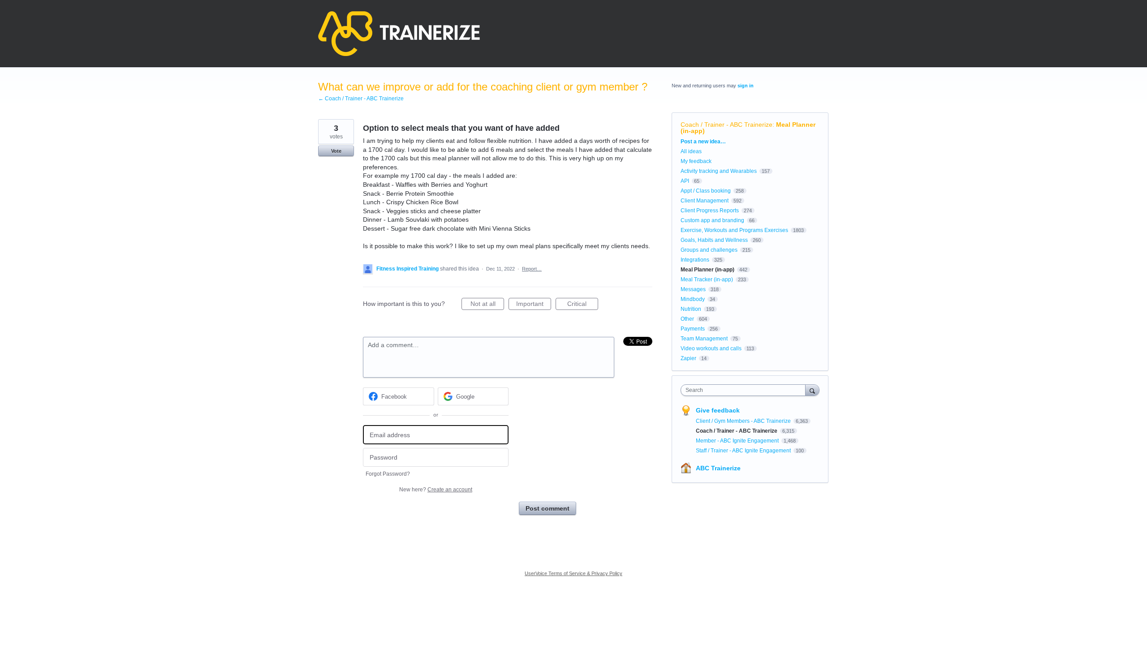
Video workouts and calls (711, 348)
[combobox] (745, 390)
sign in (745, 85)
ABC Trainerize (718, 468)
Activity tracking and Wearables (719, 171)
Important (533, 305)
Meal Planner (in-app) (707, 270)
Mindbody (693, 299)
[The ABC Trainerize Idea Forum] (399, 33)
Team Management (704, 338)
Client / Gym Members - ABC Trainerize (744, 421)
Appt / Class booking (706, 191)
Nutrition (691, 309)
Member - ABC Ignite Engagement (738, 441)
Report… (532, 268)
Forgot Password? (388, 474)
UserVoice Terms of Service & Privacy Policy (573, 573)
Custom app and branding (712, 220)
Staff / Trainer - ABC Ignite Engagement (744, 450)
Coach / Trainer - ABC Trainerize (726, 124)
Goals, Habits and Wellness (714, 240)
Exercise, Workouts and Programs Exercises (734, 230)
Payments (693, 329)
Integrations (695, 260)
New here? (435, 489)
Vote (336, 151)
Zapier (688, 358)
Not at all (487, 305)
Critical (582, 305)
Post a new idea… (703, 141)
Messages (693, 289)
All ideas (691, 151)
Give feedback (718, 410)
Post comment (547, 508)
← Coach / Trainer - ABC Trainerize (361, 98)
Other (687, 319)
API (685, 181)
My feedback (696, 161)
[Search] (812, 390)
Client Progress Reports (710, 210)
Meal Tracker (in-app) (707, 279)
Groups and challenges (709, 250)
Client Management (705, 201)
